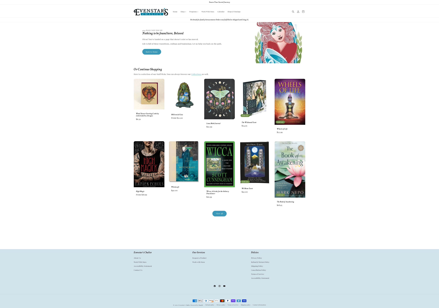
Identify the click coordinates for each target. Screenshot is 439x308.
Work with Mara (198, 262)
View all (219, 213)
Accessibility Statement (143, 266)
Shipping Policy (257, 266)
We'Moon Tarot (247, 188)
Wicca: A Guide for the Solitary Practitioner (217, 192)
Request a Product (199, 258)
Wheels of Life (282, 129)
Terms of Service (257, 274)
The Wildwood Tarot (249, 122)
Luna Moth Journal (213, 123)
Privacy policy (221, 305)
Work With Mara (140, 262)
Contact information (259, 305)
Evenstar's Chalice (184, 305)
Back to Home (152, 52)
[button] (293, 11)
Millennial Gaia (177, 115)
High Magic (140, 191)
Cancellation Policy (258, 270)
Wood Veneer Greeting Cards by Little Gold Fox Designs (147, 115)
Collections (196, 74)
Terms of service (233, 305)
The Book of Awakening (285, 202)
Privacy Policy (256, 258)
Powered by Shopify (197, 305)
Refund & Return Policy (260, 262)
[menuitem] (175, 11)
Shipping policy (246, 305)
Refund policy (210, 305)
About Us (137, 258)
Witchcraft (175, 187)
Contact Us (138, 270)
